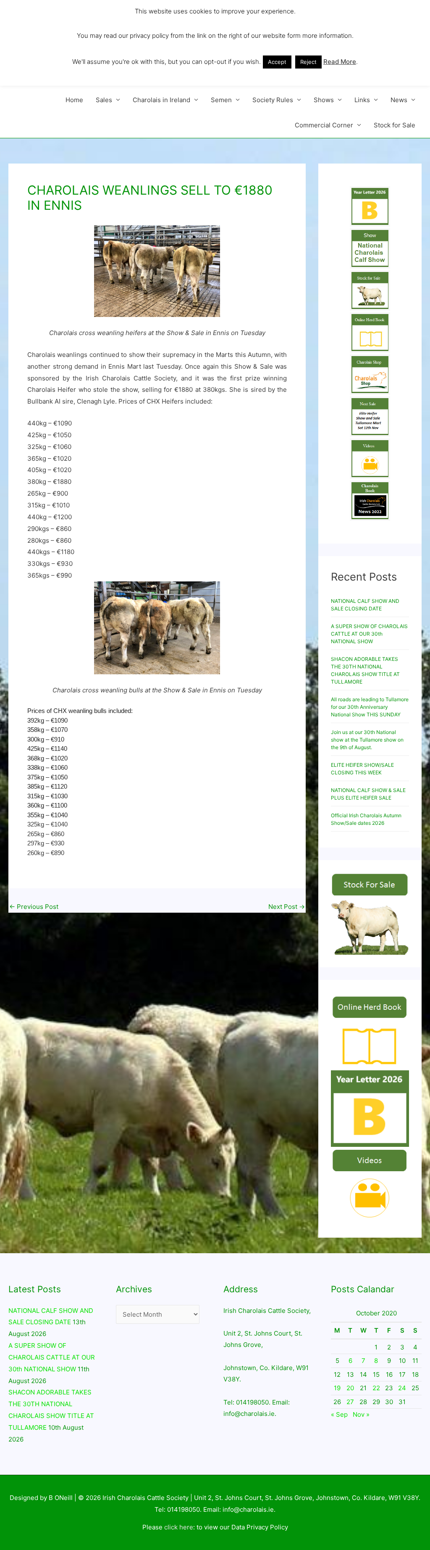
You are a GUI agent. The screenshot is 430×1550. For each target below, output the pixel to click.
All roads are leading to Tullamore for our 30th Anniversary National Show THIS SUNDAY (370, 707)
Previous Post (33, 906)
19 (337, 1388)
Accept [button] (277, 61)
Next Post (286, 906)
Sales (104, 100)
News (399, 100)
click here (178, 1527)
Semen (221, 100)
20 (350, 1388)
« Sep (339, 1414)
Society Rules (272, 100)
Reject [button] (308, 61)
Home (74, 100)
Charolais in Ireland (161, 100)
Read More (339, 62)
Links (362, 100)
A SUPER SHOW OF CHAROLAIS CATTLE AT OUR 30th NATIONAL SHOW (369, 633)
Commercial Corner (324, 125)
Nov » (361, 1414)
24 (402, 1388)
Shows (324, 100)
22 (376, 1388)
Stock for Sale (394, 125)
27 (350, 1402)
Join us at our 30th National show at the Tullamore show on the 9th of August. (367, 739)
